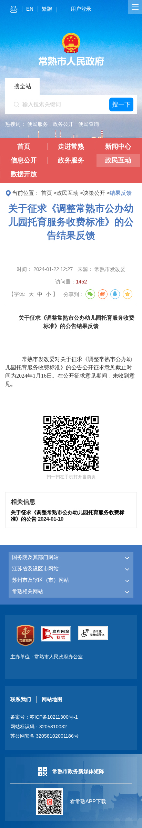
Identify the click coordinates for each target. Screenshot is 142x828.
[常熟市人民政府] (71, 65)
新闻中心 (118, 146)
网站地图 (52, 699)
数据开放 (24, 174)
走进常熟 (71, 146)
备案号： (44, 717)
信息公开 (24, 160)
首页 (23, 146)
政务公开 (63, 124)
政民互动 (118, 160)
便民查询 (88, 124)
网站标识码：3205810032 (38, 726)
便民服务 (37, 124)
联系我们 (20, 699)
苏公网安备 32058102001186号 (44, 736)
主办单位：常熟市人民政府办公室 (46, 656)
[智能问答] (13, 10)
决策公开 (94, 193)
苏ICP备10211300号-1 (54, 717)
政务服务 (71, 160)
